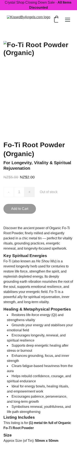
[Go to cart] (56, 20)
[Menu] (67, 20)
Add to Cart (19, 209)
